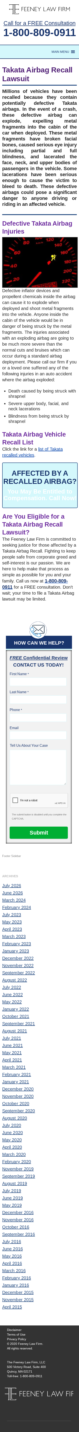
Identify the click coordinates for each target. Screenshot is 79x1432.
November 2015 (18, 1299)
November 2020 (18, 1096)
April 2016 (12, 1263)
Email (14, 728)
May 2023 (12, 922)
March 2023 (14, 936)
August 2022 (14, 980)
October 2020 (15, 1103)
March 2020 (14, 1154)
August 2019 (14, 1183)
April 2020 (12, 1147)
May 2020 (12, 1139)
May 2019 (12, 1205)
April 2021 (12, 1060)
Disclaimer (14, 1330)
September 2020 (18, 1110)
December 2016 (18, 1212)
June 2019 (12, 1198)
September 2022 (18, 972)
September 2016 (18, 1234)
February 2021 (16, 1074)
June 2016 (12, 1248)
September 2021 (18, 1023)
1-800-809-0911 (39, 32)
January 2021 (15, 1081)
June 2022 (12, 994)
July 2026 (11, 885)
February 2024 (16, 907)
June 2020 (12, 1132)
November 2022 (18, 965)
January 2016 (15, 1285)
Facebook (35, 1404)
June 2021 (12, 1045)
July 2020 (11, 1125)
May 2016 (12, 1256)
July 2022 (11, 987)
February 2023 (16, 943)
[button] (60, 51)
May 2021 (12, 1052)
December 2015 (18, 1292)
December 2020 (18, 1089)
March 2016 (14, 1270)
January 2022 (15, 1009)
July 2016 (11, 1241)
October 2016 (15, 1227)
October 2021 (15, 1016)
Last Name (18, 692)
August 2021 (14, 1030)
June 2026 (12, 892)
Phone (15, 710)
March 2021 (14, 1067)
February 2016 (16, 1277)
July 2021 (11, 1038)
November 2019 (18, 1169)
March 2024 (14, 900)
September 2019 (18, 1176)
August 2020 (14, 1118)
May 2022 (12, 1001)
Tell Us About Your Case (29, 745)
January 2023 (15, 951)
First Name (18, 674)
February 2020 (16, 1161)
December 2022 (18, 958)
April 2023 (12, 929)
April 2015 (12, 1307)
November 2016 (18, 1219)
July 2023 (11, 914)
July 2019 (11, 1190)
